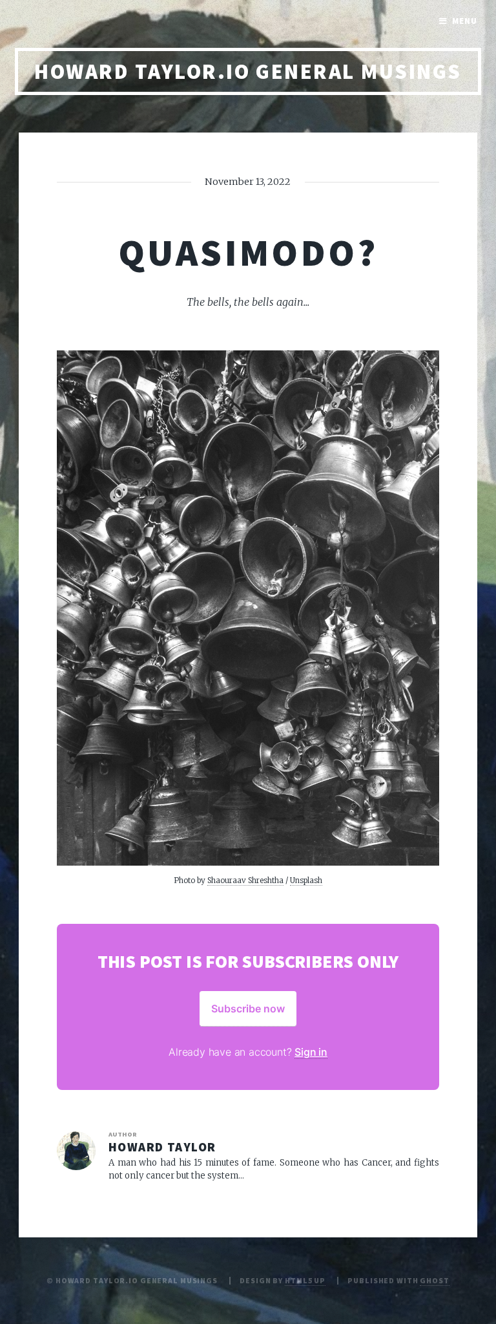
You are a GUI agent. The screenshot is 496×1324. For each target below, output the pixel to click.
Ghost (434, 1280)
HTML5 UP (305, 1280)
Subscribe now (248, 1008)
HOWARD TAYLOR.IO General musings (247, 71)
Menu (464, 21)
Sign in (310, 1051)
